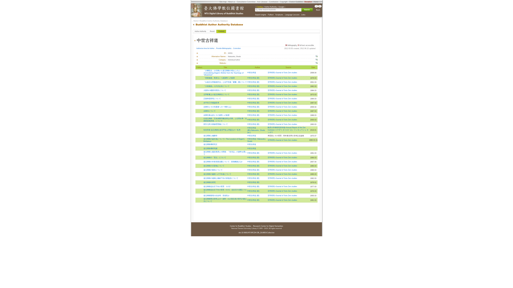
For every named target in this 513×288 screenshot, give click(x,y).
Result (212, 31)
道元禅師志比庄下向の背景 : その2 (216, 186)
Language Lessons (292, 15)
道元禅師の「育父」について (214, 158)
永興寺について (209, 111)
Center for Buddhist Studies (240, 226)
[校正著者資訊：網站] (316, 63)
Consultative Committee (246, 2)
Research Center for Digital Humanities (268, 226)
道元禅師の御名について (213, 170)
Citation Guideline (296, 2)
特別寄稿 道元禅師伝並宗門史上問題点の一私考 (221, 130)
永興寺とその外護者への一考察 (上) (217, 107)
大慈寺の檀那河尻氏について (214, 90)
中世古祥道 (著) (253, 78)
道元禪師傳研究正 (210, 144)
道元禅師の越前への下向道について (217, 174)
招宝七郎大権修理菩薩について (215, 124)
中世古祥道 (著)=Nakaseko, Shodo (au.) (256, 130)
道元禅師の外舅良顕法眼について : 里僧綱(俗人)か (223, 162)
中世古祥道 (251, 73)
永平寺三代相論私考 (211, 103)
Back (318, 10)
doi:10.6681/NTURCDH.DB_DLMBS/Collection (256, 233)
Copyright (283, 2)
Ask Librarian (262, 2)
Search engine (260, 15)
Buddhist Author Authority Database (214, 21)
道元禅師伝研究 (209, 182)
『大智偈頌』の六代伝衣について (216, 86)
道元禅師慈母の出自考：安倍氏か (216, 196)
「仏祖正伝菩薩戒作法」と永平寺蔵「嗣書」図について (225, 82)
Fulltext (271, 15)
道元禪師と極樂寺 (210, 136)
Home (316, 2)
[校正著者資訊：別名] (316, 56)
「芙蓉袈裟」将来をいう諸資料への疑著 (219, 78)
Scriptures (279, 15)
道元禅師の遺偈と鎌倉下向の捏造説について (220, 178)
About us (231, 2)
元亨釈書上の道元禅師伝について (216, 94)
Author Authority (200, 31)
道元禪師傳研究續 (210, 148)
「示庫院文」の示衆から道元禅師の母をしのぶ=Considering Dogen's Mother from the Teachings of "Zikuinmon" (223, 73)
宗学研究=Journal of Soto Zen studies (282, 73)
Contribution (273, 2)
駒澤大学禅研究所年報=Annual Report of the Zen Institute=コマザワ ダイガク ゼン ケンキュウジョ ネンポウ (288, 130)
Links (303, 15)
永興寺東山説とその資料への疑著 (216, 115)
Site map (222, 2)
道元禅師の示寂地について (213, 166)
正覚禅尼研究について (212, 99)
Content (221, 31)
